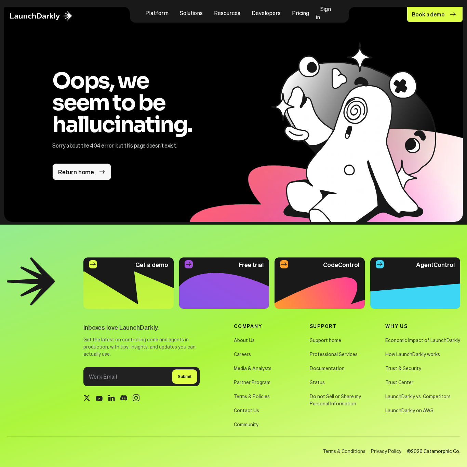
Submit (184, 376)
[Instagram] (136, 398)
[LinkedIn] (111, 399)
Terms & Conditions (344, 451)
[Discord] (123, 398)
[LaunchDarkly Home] (46, 16)
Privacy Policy (386, 451)
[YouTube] (99, 399)
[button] (157, 13)
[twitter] (86, 398)
